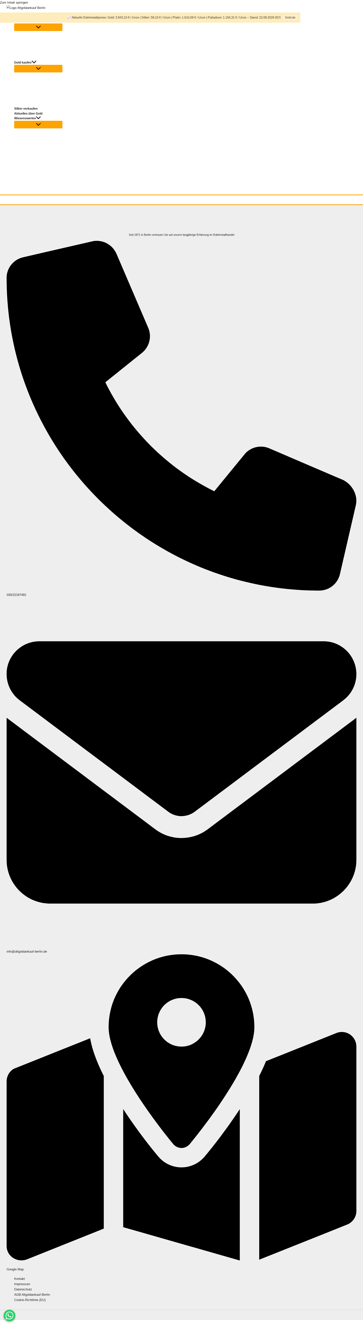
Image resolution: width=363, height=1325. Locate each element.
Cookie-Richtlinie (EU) (30, 1300)
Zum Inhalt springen (14, 2)
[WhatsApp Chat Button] (9, 1315)
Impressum (22, 1284)
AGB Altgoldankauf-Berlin (32, 1294)
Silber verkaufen (26, 108)
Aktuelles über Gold (28, 113)
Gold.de (290, 17)
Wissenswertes (25, 118)
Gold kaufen (23, 62)
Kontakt (19, 1279)
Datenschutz (23, 1289)
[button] (34, 62)
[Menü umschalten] (38, 27)
